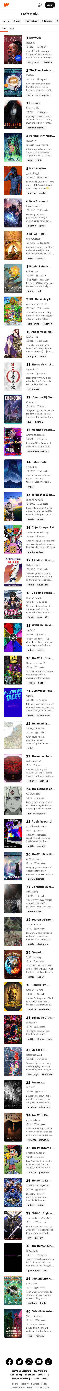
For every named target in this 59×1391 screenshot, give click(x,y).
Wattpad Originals (21, 1370)
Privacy (25, 1383)
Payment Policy (39, 1383)
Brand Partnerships (22, 1378)
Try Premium (40, 1370)
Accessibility (18, 1387)
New (12, 28)
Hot (4, 28)
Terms (15, 1383)
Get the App (16, 1374)
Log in (50, 4)
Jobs (36, 1378)
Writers (42, 1374)
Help (29, 1387)
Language (30, 1374)
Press (45, 1378)
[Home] (19, 5)
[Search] (40, 5)
